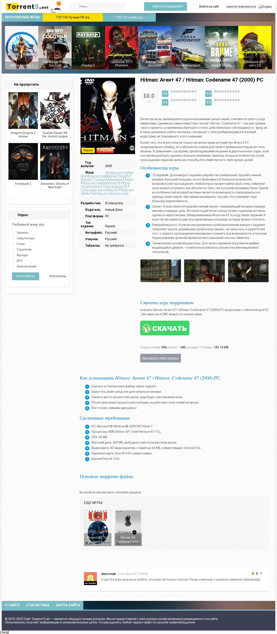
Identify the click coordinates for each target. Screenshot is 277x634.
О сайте (12, 605)
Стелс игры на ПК (115, 186)
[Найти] (74, 6)
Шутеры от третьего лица (110, 193)
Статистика (38, 605)
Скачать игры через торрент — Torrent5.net (34, 6)
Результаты (57, 276)
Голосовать (25, 276)
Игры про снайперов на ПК (101, 183)
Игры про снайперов (101, 176)
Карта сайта (68, 605)
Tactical (99, 179)
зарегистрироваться (241, 6)
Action (129, 179)
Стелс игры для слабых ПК (99, 189)
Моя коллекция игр (168, 6)
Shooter (86, 179)
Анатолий (108, 574)
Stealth (124, 176)
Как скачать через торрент (160, 358)
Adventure (115, 179)
